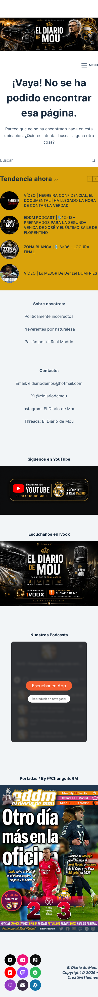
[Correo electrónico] (22, 985)
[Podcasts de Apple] (10, 985)
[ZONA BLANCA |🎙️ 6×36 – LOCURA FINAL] (9, 249)
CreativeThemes (83, 977)
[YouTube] (10, 972)
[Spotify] (35, 972)
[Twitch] (22, 972)
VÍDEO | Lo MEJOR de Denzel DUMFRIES (60, 273)
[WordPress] (35, 985)
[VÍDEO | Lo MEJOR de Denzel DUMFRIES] (9, 273)
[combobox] (44, 160)
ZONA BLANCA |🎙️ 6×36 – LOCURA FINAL (56, 249)
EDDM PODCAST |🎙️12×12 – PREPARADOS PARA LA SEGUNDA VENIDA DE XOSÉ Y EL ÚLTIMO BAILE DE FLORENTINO (60, 225)
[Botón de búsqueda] (93, 160)
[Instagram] (22, 960)
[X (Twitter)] (10, 960)
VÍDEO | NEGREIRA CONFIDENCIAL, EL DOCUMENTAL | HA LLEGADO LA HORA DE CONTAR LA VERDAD (60, 200)
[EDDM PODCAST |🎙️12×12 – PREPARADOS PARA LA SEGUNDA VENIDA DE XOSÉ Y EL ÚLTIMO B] (9, 225)
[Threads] (35, 960)
